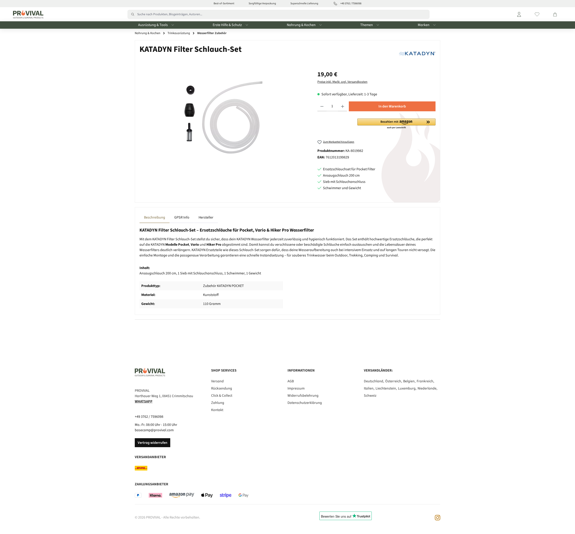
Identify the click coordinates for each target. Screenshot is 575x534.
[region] (224, 118)
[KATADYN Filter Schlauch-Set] (223, 118)
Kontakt (217, 409)
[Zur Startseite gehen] (27, 14)
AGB (291, 381)
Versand (217, 381)
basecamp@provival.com (154, 430)
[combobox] (283, 14)
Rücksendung (221, 388)
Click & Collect (221, 395)
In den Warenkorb (392, 106)
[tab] (154, 217)
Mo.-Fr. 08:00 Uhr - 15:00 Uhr (156, 424)
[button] (396, 123)
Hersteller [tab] (206, 217)
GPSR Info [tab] (181, 217)
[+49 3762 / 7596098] (335, 3)
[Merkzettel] (537, 14)
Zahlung (217, 402)
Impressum (296, 388)
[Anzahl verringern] (322, 106)
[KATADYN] (417, 53)
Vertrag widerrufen (152, 442)
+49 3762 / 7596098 (149, 416)
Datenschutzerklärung (305, 402)
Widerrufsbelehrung (303, 395)
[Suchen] (132, 14)
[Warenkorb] (555, 14)
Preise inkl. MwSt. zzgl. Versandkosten (342, 82)
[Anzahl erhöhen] (342, 106)
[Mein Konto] (519, 14)
